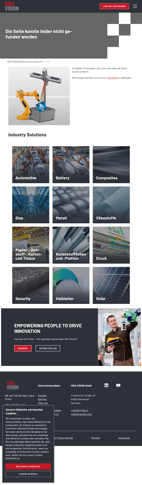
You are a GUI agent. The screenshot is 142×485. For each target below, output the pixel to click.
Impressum (124, 437)
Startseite (112, 77)
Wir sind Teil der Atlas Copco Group (19, 397)
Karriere (23, 348)
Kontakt (42, 395)
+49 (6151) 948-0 (80, 410)
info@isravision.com (81, 414)
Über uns (43, 402)
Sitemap (95, 437)
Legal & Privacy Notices (60, 437)
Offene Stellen (48, 348)
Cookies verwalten (28, 474)
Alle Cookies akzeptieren (28, 466)
